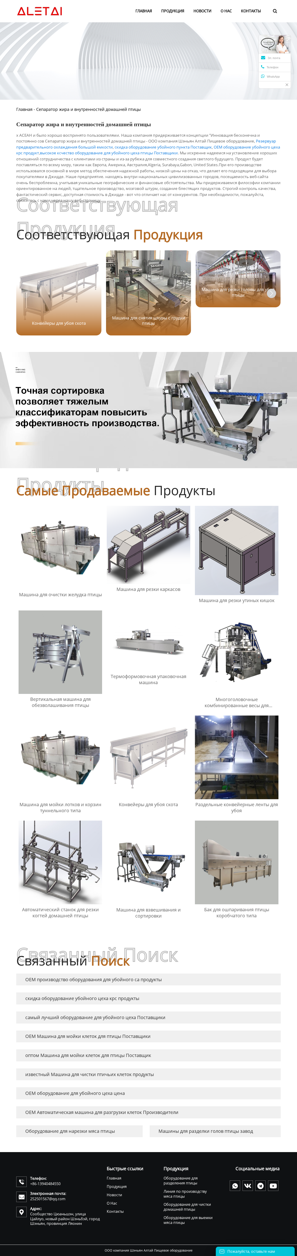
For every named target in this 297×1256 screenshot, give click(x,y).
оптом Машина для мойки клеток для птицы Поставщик (88, 1055)
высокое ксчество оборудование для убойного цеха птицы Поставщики (109, 153)
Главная (24, 109)
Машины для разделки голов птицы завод (205, 1131)
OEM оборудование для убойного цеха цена (75, 1093)
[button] (271, 293)
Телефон (272, 67)
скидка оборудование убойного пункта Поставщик (163, 147)
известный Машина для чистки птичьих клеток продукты (89, 1074)
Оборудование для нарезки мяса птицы (70, 1131)
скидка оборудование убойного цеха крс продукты (82, 998)
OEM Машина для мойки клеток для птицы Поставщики (88, 1036)
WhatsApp (273, 76)
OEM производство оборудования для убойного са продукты (93, 979)
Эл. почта (274, 58)
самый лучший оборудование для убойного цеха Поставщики (95, 1017)
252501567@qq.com (47, 1198)
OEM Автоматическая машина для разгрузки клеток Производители (101, 1112)
